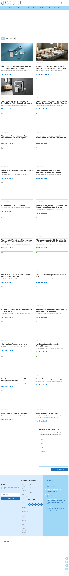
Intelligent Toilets (24, 493)
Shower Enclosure (24, 529)
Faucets (24, 505)
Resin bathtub (24, 489)
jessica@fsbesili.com (52, 496)
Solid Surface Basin (25, 497)
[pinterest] (35, 504)
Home (10, 7)
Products (18, 7)
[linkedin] (38, 504)
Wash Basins (23, 517)
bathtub (12, 38)
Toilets (23, 514)
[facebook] (29, 504)
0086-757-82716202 (52, 486)
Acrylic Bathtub (24, 525)
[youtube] (41, 504)
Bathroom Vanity (24, 533)
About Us (42, 7)
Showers (24, 507)
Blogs (34, 7)
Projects (27, 7)
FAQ (49, 7)
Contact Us (57, 7)
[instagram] (32, 504)
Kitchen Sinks (24, 521)
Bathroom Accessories (25, 510)
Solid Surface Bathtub (25, 501)
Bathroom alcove (24, 485)
